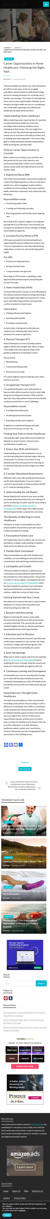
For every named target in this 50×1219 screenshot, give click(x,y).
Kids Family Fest (37, 1124)
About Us (16, 1191)
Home (5, 1191)
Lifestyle (17, 47)
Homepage (7, 47)
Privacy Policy (20, 1198)
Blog (26, 1191)
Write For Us (37, 1191)
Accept (7, 1215)
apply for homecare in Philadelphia (20, 660)
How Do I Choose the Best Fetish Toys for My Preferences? (23, 892)
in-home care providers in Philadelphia (22, 583)
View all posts (25, 769)
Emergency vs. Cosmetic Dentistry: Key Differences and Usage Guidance (22, 827)
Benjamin (7, 79)
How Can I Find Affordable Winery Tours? (23, 861)
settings (22, 1210)
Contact (6, 1198)
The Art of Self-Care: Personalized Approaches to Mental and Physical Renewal (20, 923)
